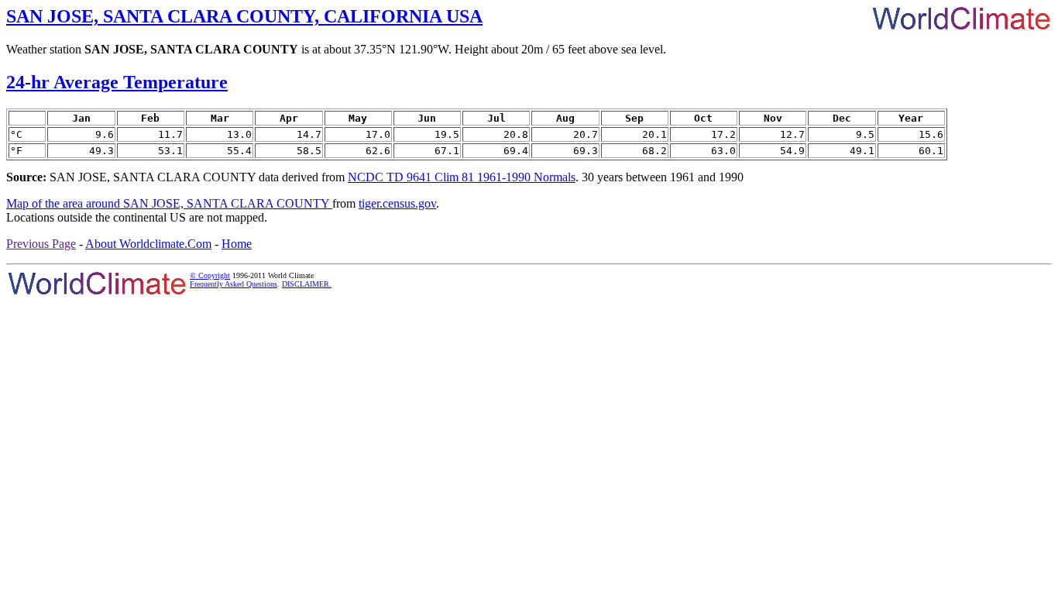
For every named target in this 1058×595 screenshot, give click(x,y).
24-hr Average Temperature (117, 82)
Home (237, 243)
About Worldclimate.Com (148, 243)
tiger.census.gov (397, 203)
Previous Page (41, 243)
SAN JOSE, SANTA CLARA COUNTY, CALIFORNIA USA (244, 16)
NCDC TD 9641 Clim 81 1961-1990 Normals (461, 177)
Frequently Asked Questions (233, 284)
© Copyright (210, 275)
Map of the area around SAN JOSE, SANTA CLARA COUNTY (169, 203)
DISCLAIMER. (306, 284)
